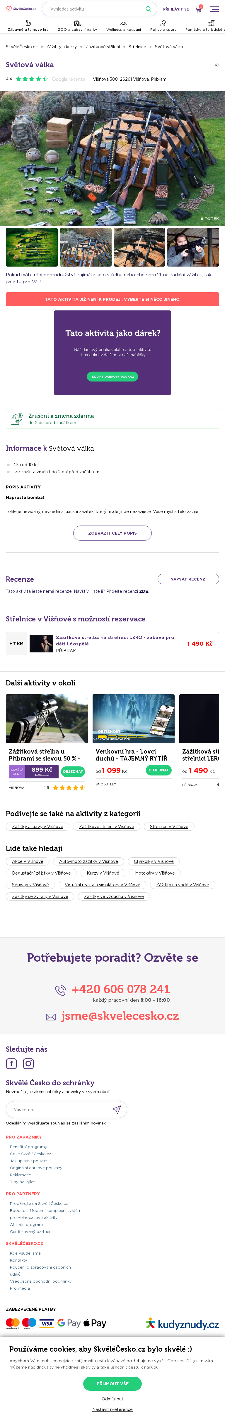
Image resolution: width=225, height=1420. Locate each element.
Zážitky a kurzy (61, 46)
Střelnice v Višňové (169, 826)
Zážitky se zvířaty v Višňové (40, 896)
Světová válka (169, 46)
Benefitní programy (28, 1147)
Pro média (20, 1288)
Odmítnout (112, 1399)
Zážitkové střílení (103, 46)
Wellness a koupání (123, 29)
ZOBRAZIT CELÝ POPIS (112, 533)
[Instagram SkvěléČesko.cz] (28, 1063)
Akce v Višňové (27, 861)
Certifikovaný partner (30, 1231)
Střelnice (137, 46)
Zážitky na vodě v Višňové (182, 884)
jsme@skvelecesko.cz (120, 1016)
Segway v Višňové (30, 884)
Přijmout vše (113, 1383)
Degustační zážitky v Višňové (41, 873)
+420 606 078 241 (121, 989)
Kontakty (18, 1260)
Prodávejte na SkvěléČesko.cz (39, 1203)
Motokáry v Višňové (155, 873)
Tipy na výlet (22, 1182)
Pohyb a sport (163, 29)
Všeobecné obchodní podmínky (41, 1281)
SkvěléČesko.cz (22, 46)
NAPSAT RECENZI (189, 579)
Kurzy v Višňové (103, 873)
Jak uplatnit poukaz (28, 1161)
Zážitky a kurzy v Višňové (37, 826)
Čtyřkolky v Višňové (154, 861)
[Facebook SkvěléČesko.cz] (11, 1063)
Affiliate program (26, 1224)
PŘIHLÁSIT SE (176, 9)
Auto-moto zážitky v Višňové (88, 861)
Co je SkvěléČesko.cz (30, 1154)
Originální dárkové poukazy (36, 1168)
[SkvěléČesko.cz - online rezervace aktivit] (21, 9)
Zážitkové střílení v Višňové (106, 826)
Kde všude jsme (25, 1253)
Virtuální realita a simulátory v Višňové (102, 884)
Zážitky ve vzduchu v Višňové (114, 896)
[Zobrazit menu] (214, 9)
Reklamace (20, 1175)
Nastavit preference (112, 1409)
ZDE (143, 591)
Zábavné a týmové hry (28, 29)
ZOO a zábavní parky (77, 29)
